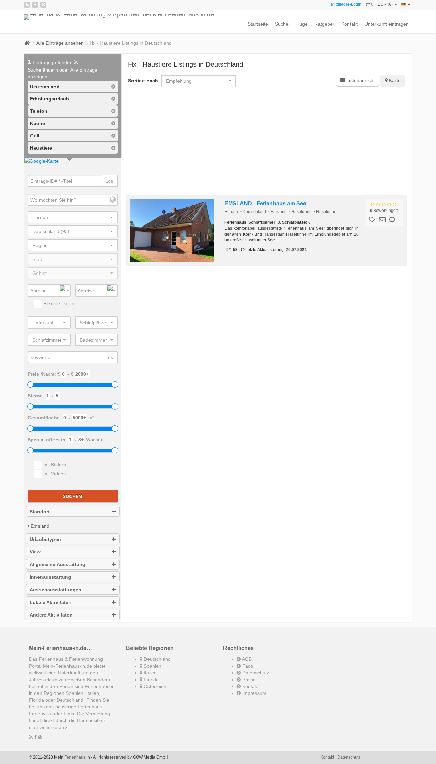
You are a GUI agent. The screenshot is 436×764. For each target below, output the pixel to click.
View (35, 552)
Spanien (151, 666)
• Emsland (38, 526)
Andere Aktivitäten (51, 615)
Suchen (72, 496)
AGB (246, 659)
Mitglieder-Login (346, 4)
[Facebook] (35, 5)
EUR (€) (386, 4)
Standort (40, 511)
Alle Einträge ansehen (60, 43)
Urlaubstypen (45, 539)
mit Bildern (54, 464)
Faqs (247, 666)
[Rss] (27, 5)
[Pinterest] (43, 5)
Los (109, 181)
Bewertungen (384, 210)
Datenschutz (255, 672)
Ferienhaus (74, 757)
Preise (248, 679)
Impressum (253, 693)
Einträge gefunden (51, 62)
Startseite (258, 24)
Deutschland (156, 659)
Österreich (154, 686)
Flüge (301, 24)
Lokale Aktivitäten (51, 602)
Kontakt (349, 24)
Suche (282, 24)
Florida (150, 679)
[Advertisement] (266, 143)
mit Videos (54, 474)
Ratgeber (324, 24)
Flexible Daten (58, 303)
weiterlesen (52, 727)
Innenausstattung (50, 577)
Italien (149, 672)
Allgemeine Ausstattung (57, 564)
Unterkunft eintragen (386, 24)
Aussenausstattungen (55, 589)
